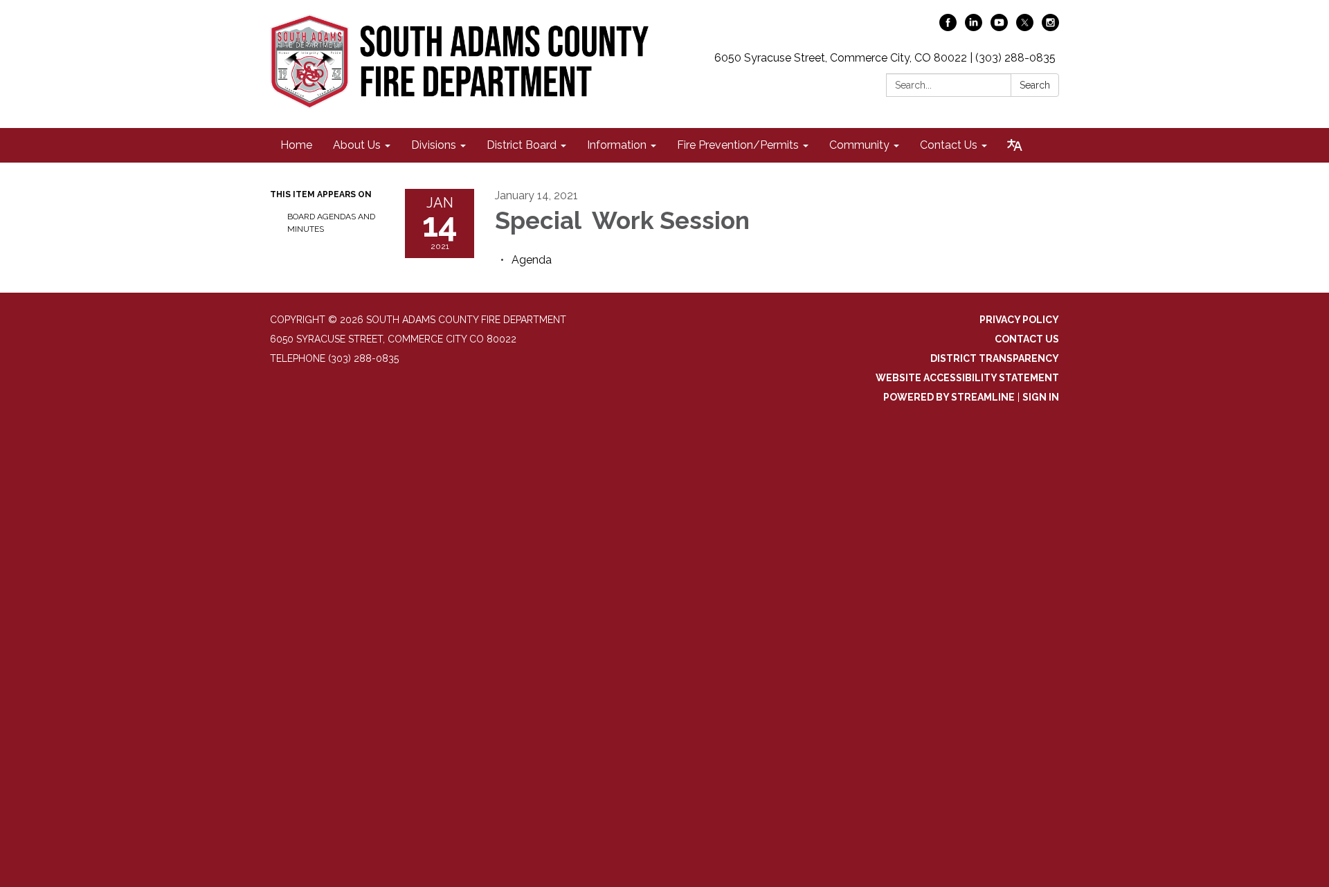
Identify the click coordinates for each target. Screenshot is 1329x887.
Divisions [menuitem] (433, 145)
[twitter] (1024, 27)
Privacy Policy (1019, 319)
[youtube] (999, 27)
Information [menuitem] (617, 145)
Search (1035, 85)
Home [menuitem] (296, 145)
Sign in (1040, 397)
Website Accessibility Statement (967, 377)
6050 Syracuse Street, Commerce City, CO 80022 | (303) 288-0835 (885, 57)
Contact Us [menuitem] (948, 145)
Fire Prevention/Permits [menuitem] (738, 145)
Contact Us (1027, 339)
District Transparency (994, 358)
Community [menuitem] (859, 145)
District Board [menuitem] (522, 145)
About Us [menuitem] (357, 145)
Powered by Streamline (949, 397)
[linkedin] (973, 27)
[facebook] (948, 27)
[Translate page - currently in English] (1014, 145)
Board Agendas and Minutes (331, 223)
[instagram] (1050, 27)
